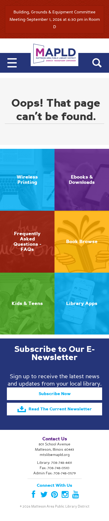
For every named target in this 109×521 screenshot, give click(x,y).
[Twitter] (44, 495)
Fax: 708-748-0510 (54, 468)
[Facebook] (33, 495)
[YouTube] (76, 495)
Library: (54, 462)
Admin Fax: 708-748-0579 (54, 473)
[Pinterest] (54, 495)
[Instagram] (65, 495)
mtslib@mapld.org (55, 455)
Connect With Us (54, 485)
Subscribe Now (55, 393)
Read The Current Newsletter (60, 409)
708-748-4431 (61, 462)
